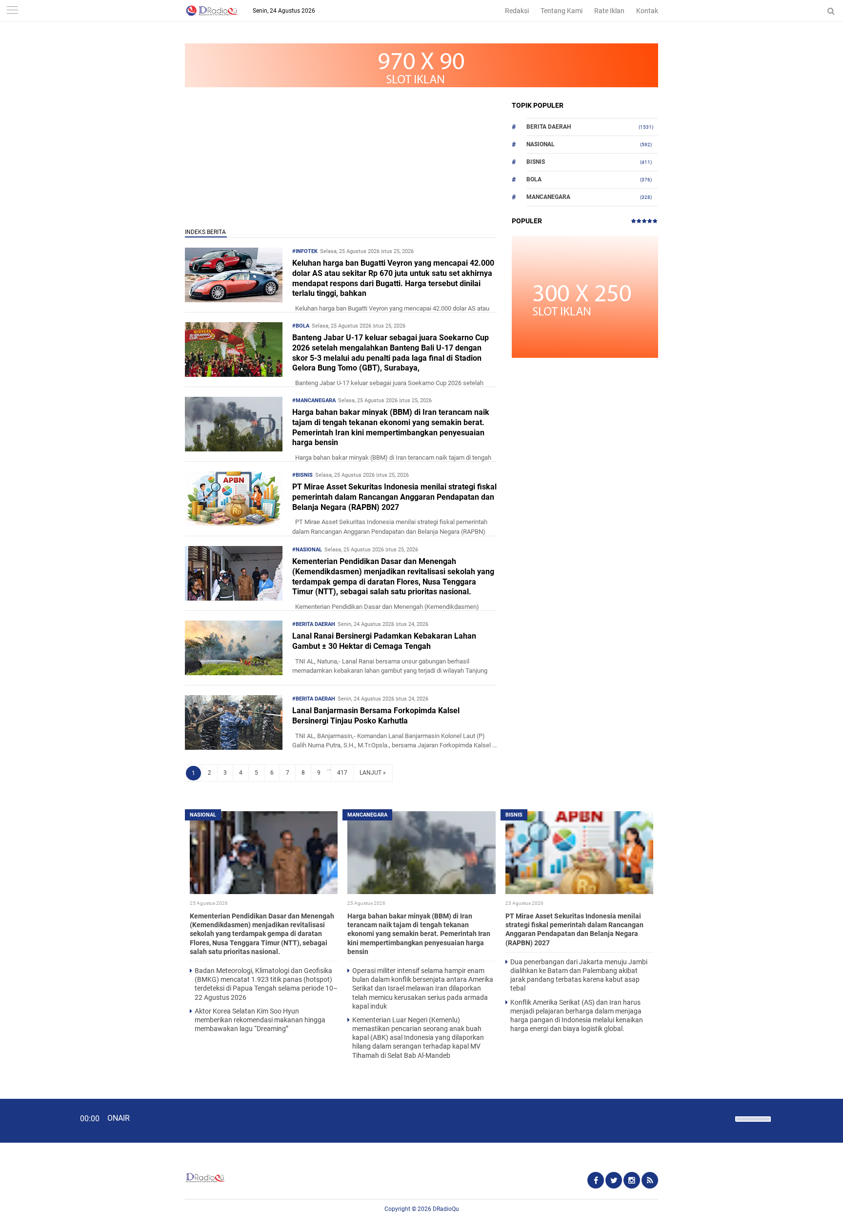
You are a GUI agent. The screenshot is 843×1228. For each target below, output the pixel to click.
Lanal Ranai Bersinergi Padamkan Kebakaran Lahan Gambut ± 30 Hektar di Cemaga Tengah (384, 641)
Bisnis (535, 161)
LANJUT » (373, 772)
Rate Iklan (609, 11)
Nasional (540, 144)
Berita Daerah (548, 126)
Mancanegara (548, 197)
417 (342, 772)
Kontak (647, 11)
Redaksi (517, 11)
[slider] (752, 1125)
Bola (534, 179)
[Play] (31, 1120)
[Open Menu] (12, 11)
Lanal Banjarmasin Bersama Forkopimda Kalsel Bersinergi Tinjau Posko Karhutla (376, 715)
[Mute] (724, 1118)
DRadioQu (446, 1209)
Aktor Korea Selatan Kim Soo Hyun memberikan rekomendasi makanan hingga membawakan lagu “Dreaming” (260, 1020)
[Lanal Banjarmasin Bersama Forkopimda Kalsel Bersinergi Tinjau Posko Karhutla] (233, 747)
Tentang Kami (561, 11)
